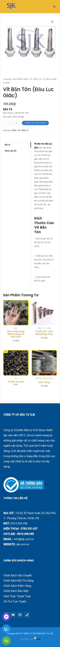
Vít (40, 79)
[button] (52, 21)
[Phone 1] (27, 614)
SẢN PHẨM (17, 79)
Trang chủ (7, 79)
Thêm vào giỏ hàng (35, 123)
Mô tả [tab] (7, 144)
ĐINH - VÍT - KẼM (30, 79)
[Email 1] (20, 614)
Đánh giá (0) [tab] (10, 151)
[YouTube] (13, 614)
